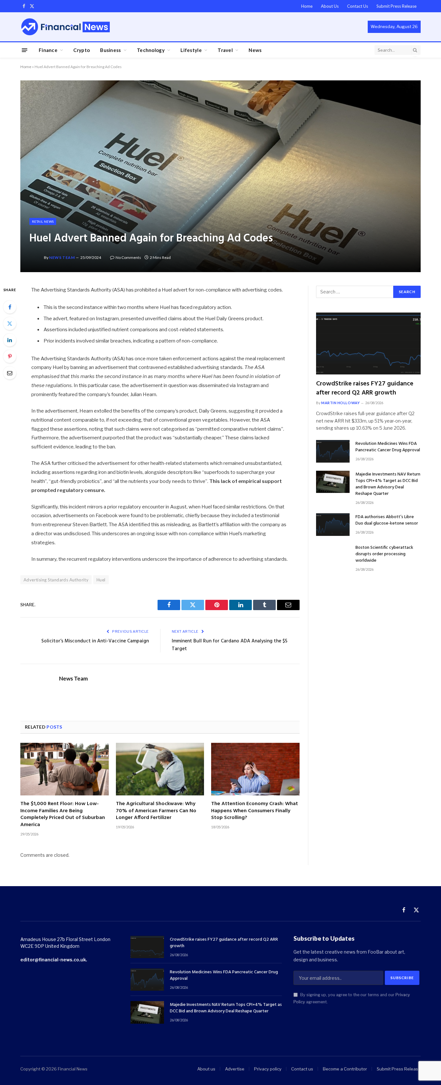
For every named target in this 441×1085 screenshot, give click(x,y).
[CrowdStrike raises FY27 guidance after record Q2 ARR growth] (368, 343)
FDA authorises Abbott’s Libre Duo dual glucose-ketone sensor (386, 520)
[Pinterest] (9, 356)
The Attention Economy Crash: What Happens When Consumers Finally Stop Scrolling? (254, 811)
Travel (225, 50)
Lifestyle (191, 50)
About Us (330, 6)
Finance (48, 50)
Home (307, 6)
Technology (151, 50)
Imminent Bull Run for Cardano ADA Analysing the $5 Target (229, 645)
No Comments (128, 257)
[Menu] (24, 50)
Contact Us (357, 6)
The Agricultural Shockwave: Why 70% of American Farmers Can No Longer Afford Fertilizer (156, 811)
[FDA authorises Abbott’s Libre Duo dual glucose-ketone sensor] (333, 524)
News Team (62, 257)
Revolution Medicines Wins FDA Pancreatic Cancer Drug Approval (387, 447)
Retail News (43, 221)
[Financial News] (65, 26)
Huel (101, 579)
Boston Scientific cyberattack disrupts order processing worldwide (384, 554)
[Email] (9, 372)
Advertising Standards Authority (56, 579)
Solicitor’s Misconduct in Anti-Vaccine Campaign (95, 641)
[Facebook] (9, 307)
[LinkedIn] (9, 339)
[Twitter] (9, 323)
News (255, 50)
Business (110, 50)
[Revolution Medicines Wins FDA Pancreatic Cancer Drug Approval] (333, 451)
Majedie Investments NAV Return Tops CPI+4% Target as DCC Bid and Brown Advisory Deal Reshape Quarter (387, 484)
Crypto (81, 50)
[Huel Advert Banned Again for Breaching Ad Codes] (220, 176)
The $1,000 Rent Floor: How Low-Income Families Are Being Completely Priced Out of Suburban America (62, 815)
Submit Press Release (396, 6)
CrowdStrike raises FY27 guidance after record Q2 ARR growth (364, 388)
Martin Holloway (340, 403)
